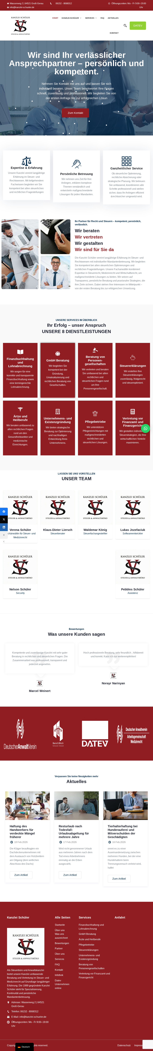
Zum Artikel (21, 874)
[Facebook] (4, 511)
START (55, 18)
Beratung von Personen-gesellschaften (95, 360)
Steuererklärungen (133, 365)
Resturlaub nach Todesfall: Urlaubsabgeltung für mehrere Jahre (74, 832)
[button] (149, 88)
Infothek (59, 975)
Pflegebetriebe (95, 421)
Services (89, 18)
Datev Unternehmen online (62, 984)
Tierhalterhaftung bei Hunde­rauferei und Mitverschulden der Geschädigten (123, 832)
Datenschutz (124, 1045)
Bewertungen (62, 943)
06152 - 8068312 (64, 3)
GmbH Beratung (57, 360)
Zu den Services (84, 106)
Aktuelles (113, 18)
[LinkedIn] (4, 527)
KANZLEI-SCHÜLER (70, 18)
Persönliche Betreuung (76, 174)
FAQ (102, 18)
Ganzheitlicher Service (126, 168)
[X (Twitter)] (4, 519)
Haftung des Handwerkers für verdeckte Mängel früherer (22, 832)
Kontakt (114, 33)
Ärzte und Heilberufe (90, 939)
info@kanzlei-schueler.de (22, 7)
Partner (59, 948)
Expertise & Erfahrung (26, 167)
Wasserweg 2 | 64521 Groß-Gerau (26, 3)
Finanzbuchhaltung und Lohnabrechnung (20, 362)
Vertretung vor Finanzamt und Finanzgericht (132, 422)
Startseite (60, 925)
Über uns (60, 930)
